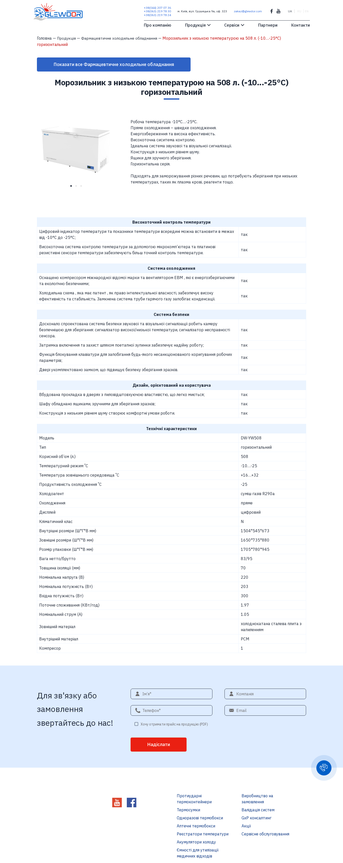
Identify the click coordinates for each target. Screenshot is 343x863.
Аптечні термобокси (196, 825)
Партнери (267, 25)
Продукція (195, 25)
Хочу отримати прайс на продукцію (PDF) (174, 724)
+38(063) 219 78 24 (157, 15)
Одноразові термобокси (200, 817)
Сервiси (231, 25)
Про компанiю (157, 25)
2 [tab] (77, 187)
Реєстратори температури (202, 833)
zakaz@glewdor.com (248, 11)
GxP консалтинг (256, 817)
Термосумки (188, 809)
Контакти (300, 25)
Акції (246, 825)
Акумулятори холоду (196, 841)
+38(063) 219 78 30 (157, 11)
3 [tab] (82, 187)
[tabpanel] (78, 147)
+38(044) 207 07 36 (157, 8)
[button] (323, 767)
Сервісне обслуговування (265, 833)
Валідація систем (258, 809)
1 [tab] (72, 187)
